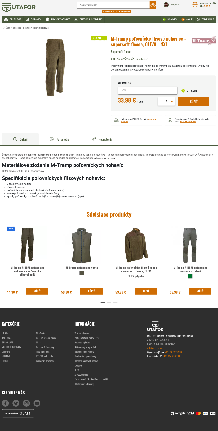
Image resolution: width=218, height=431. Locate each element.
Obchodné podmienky (84, 351)
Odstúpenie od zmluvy (84, 384)
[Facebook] (5, 403)
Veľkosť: (125, 83)
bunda (106, 158)
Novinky (172, 19)
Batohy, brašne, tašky (46, 337)
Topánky (36, 19)
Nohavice (26, 27)
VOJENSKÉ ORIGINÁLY (11, 347)
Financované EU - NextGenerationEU (91, 379)
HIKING (5, 361)
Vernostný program (45, 361)
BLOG (77, 370)
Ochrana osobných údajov (86, 361)
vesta (113, 158)
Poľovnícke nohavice (41, 27)
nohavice (98, 158)
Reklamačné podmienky (85, 356)
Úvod (8, 27)
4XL (124, 90)
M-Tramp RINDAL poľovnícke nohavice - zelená (190, 269)
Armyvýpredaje (81, 374)
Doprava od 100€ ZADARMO (117, 12)
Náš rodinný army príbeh (85, 347)
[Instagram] (37, 403)
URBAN (5, 333)
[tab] (20, 139)
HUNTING (6, 356)
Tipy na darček (42, 351)
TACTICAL (6, 337)
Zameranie (207, 19)
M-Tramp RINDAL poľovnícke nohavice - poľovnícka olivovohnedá (28, 271)
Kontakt (78, 365)
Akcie (189, 19)
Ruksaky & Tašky (60, 19)
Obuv (38, 342)
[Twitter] (15, 403)
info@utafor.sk (154, 348)
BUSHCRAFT (7, 342)
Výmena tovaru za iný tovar (87, 337)
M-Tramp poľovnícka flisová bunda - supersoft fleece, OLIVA (136, 269)
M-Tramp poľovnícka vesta (82, 268)
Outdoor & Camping (91, 19)
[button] (147, 91)
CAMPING (6, 351)
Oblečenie (15, 19)
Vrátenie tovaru (82, 333)
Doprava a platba (82, 342)
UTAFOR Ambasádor (45, 356)
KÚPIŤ (194, 101)
